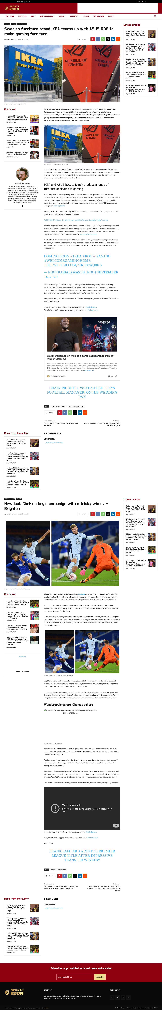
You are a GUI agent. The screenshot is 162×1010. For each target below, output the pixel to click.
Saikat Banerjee (11, 39)
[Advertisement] (117, 8)
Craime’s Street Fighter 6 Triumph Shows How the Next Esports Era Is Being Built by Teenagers (18, 130)
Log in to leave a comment (53, 442)
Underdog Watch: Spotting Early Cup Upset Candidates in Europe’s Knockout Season (18, 483)
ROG (82, 406)
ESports (7, 24)
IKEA (70, 406)
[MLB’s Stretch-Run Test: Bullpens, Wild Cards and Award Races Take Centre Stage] (34, 443)
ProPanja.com (93, 310)
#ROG (87, 256)
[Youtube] (145, 1)
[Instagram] (139, 1)
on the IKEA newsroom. (88, 234)
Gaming (13, 24)
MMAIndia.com (91, 307)
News (18, 24)
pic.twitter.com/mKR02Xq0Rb (73, 265)
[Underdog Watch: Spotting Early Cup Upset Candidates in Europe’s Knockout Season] (34, 484)
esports (58, 406)
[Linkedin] (113, 39)
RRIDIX (46, 1008)
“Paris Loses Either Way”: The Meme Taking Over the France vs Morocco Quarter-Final (18, 142)
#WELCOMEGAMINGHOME (67, 260)
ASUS (52, 406)
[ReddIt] (118, 39)
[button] (155, 16)
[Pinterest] (92, 39)
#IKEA (76, 256)
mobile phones (59, 206)
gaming (64, 406)
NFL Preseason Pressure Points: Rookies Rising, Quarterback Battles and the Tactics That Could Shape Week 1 (17, 456)
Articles (24, 24)
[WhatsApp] (103, 39)
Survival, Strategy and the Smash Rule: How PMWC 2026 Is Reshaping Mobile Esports (17, 117)
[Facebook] (136, 1)
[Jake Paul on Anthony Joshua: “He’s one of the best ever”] (34, 155)
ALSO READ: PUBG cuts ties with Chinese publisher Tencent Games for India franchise (76, 220)
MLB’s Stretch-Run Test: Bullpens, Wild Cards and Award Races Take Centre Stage (16, 442)
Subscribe (100, 977)
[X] (142, 1)
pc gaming (76, 406)
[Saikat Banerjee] (22, 174)
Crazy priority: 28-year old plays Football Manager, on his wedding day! (82, 392)
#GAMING (102, 256)
